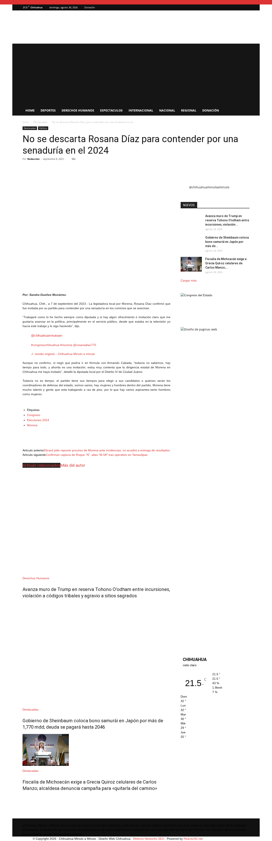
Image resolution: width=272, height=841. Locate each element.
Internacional (141, 110)
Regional (188, 110)
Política (43, 128)
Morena (32, 425)
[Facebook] (246, 7)
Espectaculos (111, 110)
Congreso (33, 415)
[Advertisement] (136, 73)
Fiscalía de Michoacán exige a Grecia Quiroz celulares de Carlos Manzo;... (225, 263)
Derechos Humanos (78, 110)
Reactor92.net (193, 838)
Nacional (167, 110)
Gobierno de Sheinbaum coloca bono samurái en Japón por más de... (227, 242)
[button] (240, 7)
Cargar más (189, 280)
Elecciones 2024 (38, 420)
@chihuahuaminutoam (46, 335)
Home (30, 110)
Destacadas (40, 122)
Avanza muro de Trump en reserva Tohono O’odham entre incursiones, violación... (227, 220)
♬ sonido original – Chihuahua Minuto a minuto (63, 354)
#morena (66, 345)
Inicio (26, 122)
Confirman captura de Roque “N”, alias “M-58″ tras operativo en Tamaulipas (96, 454)
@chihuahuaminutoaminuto (209, 187)
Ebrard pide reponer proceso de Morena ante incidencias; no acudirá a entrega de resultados (107, 450)
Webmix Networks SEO (148, 838)
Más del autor (72, 465)
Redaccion (33, 158)
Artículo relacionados (41, 465)
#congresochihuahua (45, 345)
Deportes (48, 110)
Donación (89, 7)
